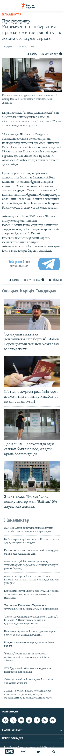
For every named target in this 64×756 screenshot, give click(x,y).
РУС (23, 751)
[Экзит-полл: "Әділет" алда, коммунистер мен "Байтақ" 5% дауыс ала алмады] (32, 476)
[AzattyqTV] (38, 751)
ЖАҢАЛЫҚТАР (11, 14)
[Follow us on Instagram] (29, 720)
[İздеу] (54, 751)
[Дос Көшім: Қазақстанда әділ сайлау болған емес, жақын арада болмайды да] (32, 424)
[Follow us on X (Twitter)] (13, 720)
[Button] (32, 54)
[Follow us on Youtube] (21, 720)
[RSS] (44, 720)
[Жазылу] (52, 720)
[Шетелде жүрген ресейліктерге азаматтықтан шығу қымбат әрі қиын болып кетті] (32, 371)
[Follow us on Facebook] (5, 720)
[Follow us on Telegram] (37, 720)
